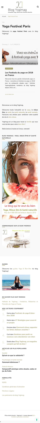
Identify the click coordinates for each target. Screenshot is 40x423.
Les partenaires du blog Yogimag (13, 395)
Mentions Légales (8, 391)
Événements (9, 68)
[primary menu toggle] (2, 7)
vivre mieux (12, 117)
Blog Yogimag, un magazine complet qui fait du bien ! (22, 342)
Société (4, 353)
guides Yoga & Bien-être (22, 269)
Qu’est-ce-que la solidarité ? (13, 355)
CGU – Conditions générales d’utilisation (23, 416)
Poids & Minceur (7, 367)
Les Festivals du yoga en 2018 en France (19, 74)
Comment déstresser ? (11, 362)
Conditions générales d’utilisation (13, 387)
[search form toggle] (38, 7)
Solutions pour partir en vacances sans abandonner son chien (21, 335)
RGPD (4, 382)
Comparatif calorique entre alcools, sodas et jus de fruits (19, 370)
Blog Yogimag (17, 10)
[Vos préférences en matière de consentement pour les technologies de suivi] (37, 420)
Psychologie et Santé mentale (12, 360)
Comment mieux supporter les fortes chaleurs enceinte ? (22, 328)
